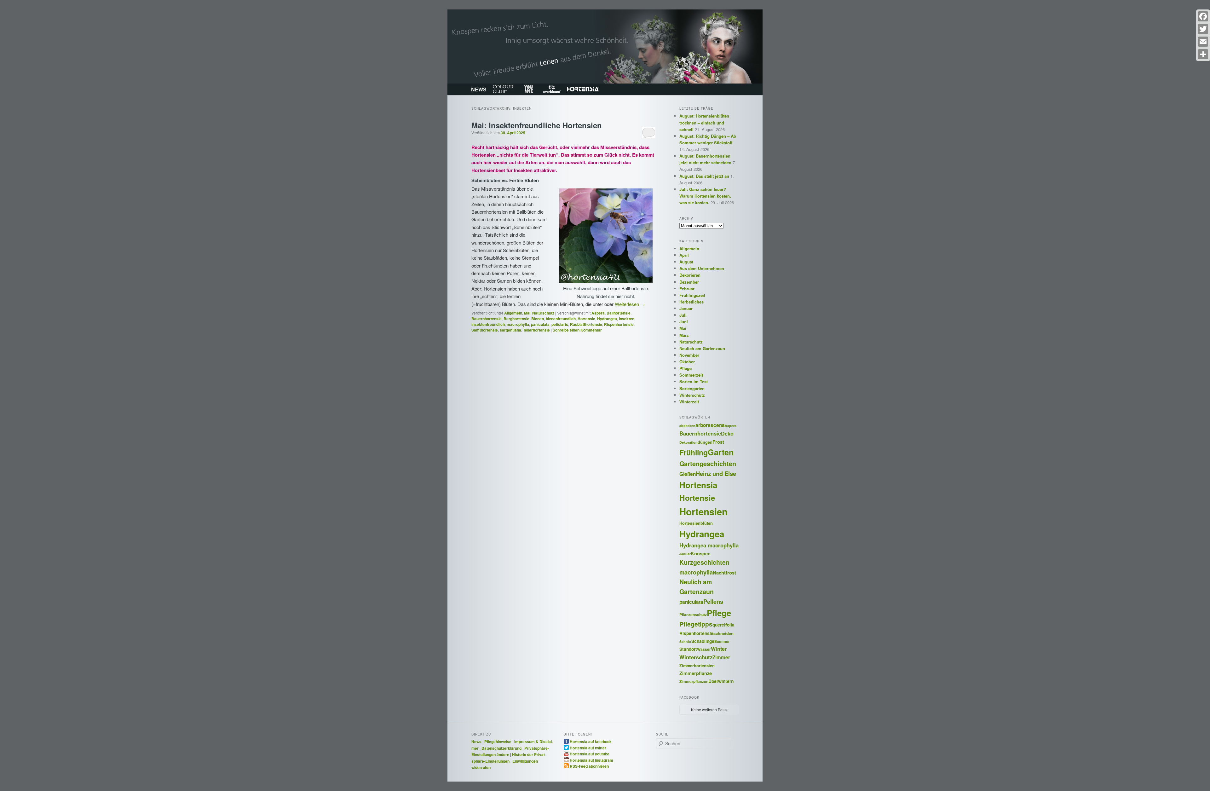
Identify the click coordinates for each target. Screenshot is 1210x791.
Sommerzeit (691, 375)
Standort (688, 649)
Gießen (687, 474)
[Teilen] (1203, 54)
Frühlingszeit (692, 295)
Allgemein (513, 313)
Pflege (685, 368)
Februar (686, 289)
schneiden (723, 633)
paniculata (540, 324)
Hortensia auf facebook (591, 741)
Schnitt (685, 641)
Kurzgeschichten (704, 562)
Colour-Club (503, 89)
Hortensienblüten (696, 523)
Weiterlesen (630, 304)
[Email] (1203, 41)
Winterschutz (692, 395)
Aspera (598, 313)
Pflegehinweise (497, 741)
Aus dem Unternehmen (701, 268)
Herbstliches (691, 302)
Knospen (701, 553)
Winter (719, 648)
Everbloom (552, 89)
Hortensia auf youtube (589, 753)
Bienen (537, 318)
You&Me (528, 89)
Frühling (693, 452)
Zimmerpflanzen (693, 681)
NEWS (479, 89)
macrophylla (518, 324)
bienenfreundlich (561, 318)
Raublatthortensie (586, 324)
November (689, 355)
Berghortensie (516, 318)
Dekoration (688, 442)
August (686, 262)
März (684, 335)
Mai (527, 313)
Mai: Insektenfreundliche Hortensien (536, 125)
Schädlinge (702, 641)
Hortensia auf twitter (588, 747)
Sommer (722, 641)
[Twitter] (1203, 29)
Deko (727, 433)
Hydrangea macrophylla (709, 545)
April (684, 255)
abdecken (687, 425)
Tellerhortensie (536, 330)
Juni (683, 322)
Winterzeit (689, 402)
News (476, 741)
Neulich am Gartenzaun (702, 348)
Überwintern (721, 681)
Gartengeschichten (707, 463)
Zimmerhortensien (697, 665)
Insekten (626, 318)
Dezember (689, 282)
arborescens (710, 425)
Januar (686, 308)
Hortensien (703, 511)
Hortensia (583, 89)
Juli (683, 315)
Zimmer (721, 657)
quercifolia (723, 624)
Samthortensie (484, 330)
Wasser (704, 649)
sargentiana (510, 330)
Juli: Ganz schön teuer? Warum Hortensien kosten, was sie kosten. (705, 195)
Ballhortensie (619, 313)
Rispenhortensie (619, 324)
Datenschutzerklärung (501, 748)
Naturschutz (543, 313)
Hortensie (586, 318)
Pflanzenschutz (693, 614)
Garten (721, 452)
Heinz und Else (716, 473)
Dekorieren (689, 275)
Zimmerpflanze (695, 673)
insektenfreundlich (488, 324)
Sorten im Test (693, 381)
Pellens (713, 601)
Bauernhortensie (486, 318)
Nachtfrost (724, 572)
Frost (718, 441)
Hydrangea (607, 318)
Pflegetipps (695, 624)
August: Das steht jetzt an (704, 176)
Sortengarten (692, 388)
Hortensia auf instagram (591, 759)
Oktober (687, 362)
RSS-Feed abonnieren (589, 765)
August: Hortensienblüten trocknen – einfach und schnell (704, 122)
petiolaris (559, 324)
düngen (705, 442)
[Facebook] (1203, 16)
